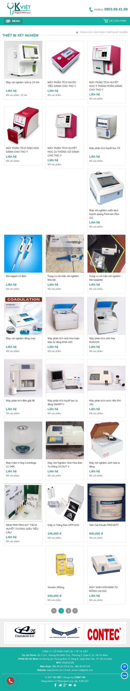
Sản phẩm (99, 32)
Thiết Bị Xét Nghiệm (117, 32)
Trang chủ (86, 32)
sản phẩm (117, 21)
